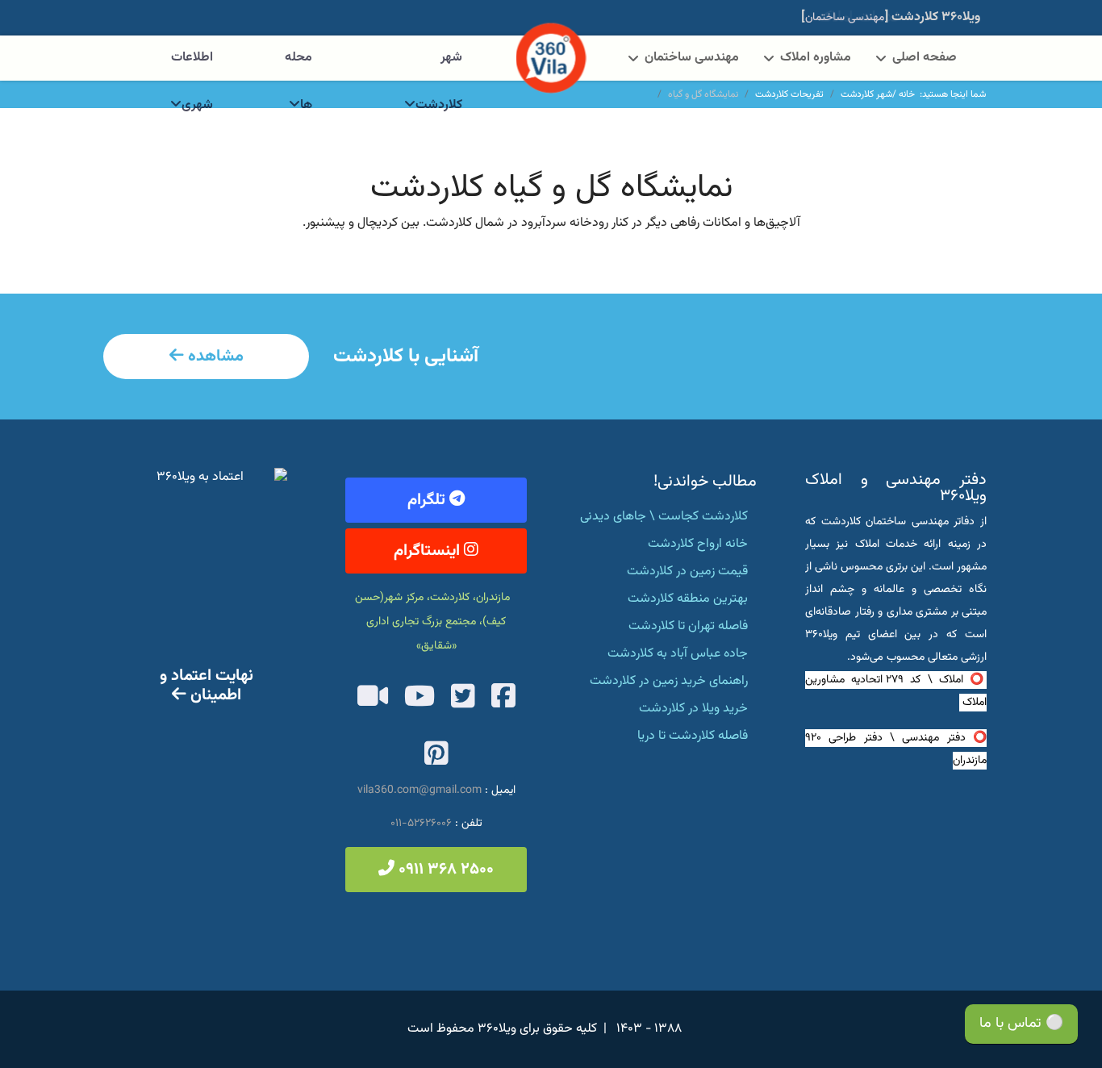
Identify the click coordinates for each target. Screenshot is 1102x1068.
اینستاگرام (429, 551)
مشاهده (214, 356)
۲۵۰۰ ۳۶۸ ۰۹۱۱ (444, 869)
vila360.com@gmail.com (419, 790)
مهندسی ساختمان (692, 58)
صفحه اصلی (924, 58)
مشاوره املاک (815, 58)
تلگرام (428, 500)
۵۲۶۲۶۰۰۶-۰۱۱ (421, 823)
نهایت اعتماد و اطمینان (206, 685)
